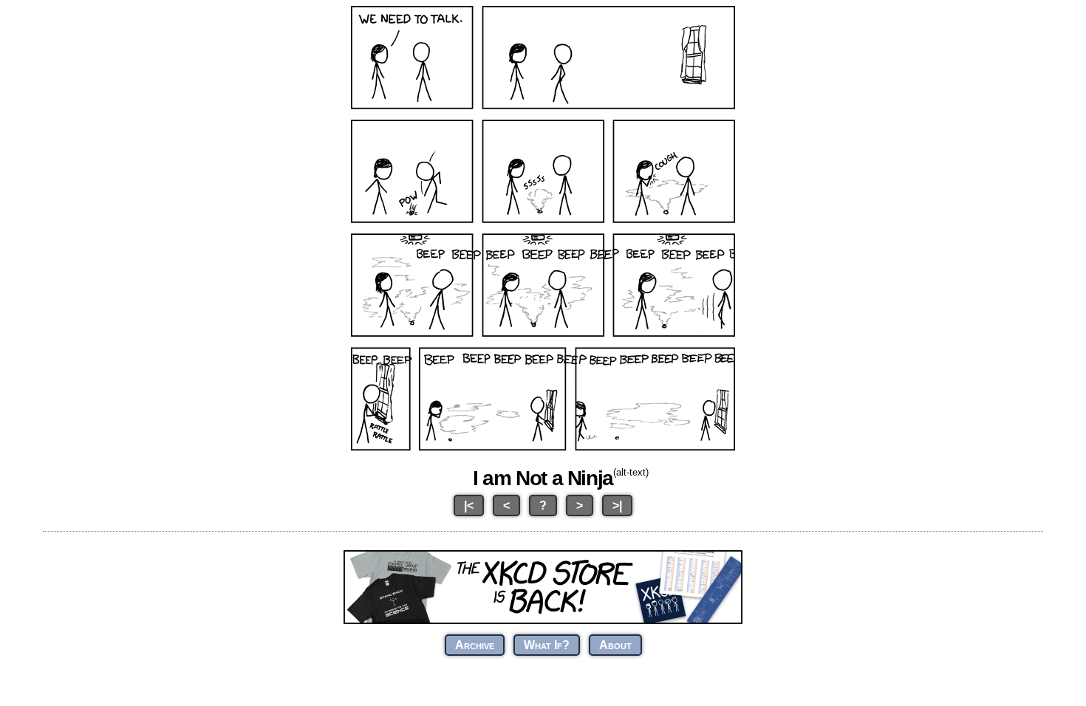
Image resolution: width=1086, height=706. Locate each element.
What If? (547, 645)
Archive (474, 645)
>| (617, 505)
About (615, 645)
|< (469, 505)
